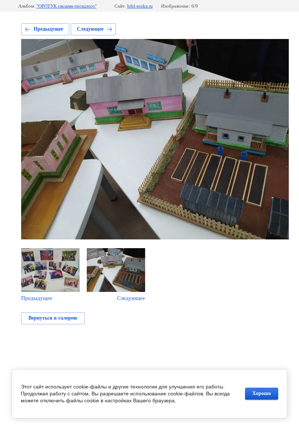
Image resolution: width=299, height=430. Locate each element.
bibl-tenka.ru (140, 6)
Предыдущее (48, 29)
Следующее (90, 29)
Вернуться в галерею (52, 318)
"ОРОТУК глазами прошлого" (66, 6)
